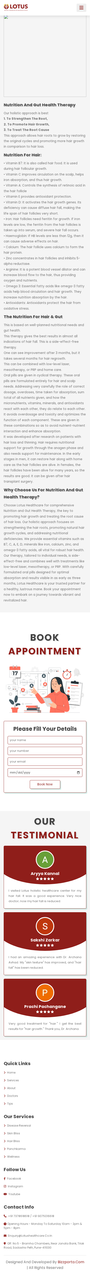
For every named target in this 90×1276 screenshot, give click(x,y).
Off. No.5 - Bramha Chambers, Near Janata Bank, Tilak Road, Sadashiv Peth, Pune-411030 (44, 1245)
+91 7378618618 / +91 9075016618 (30, 1216)
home (10, 1072)
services (12, 1080)
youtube (14, 1194)
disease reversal (18, 1125)
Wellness (13, 1157)
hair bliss (13, 1141)
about (10, 1088)
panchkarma (16, 1149)
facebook (13, 1178)
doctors (12, 1096)
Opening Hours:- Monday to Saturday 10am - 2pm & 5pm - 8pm (43, 1226)
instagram (15, 1186)
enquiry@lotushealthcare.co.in (29, 1236)
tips (9, 1104)
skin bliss (13, 1133)
